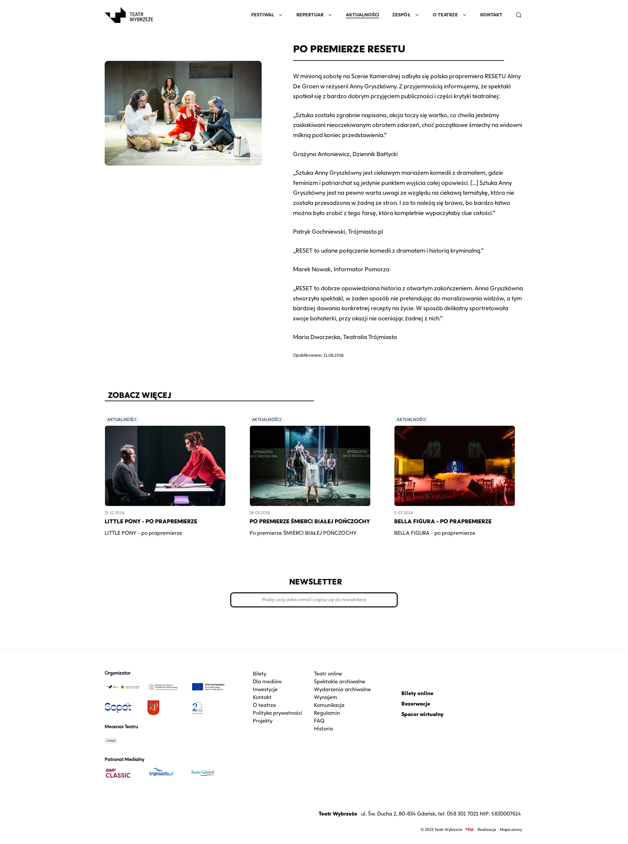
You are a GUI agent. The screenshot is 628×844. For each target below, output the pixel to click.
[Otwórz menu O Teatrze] (464, 15)
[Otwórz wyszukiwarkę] (518, 15)
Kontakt (491, 15)
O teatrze (264, 705)
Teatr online (328, 674)
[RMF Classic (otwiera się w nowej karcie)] (123, 773)
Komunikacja (329, 705)
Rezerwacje (415, 704)
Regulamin (327, 713)
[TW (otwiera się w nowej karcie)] (123, 687)
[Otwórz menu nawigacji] (160, 15)
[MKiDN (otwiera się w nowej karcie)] (165, 687)
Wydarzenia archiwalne (342, 689)
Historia (323, 729)
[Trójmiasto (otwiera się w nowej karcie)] (165, 773)
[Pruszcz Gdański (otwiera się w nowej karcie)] (165, 708)
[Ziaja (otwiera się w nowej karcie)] (123, 740)
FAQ (319, 721)
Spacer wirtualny (422, 714)
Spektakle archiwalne (339, 681)
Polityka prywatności (277, 713)
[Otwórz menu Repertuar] (330, 15)
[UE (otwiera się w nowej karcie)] (208, 687)
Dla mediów (267, 681)
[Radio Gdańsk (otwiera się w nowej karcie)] (208, 773)
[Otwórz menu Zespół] (417, 15)
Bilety (259, 674)
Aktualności (362, 15)
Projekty (262, 721)
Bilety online (417, 693)
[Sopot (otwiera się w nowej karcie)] (123, 708)
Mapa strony (511, 829)
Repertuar (309, 15)
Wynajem (325, 697)
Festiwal (262, 15)
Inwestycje (265, 689)
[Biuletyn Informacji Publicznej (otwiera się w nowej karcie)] (469, 829)
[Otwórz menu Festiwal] (281, 15)
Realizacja (487, 829)
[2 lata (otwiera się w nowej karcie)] (208, 708)
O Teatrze (445, 15)
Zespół (401, 15)
